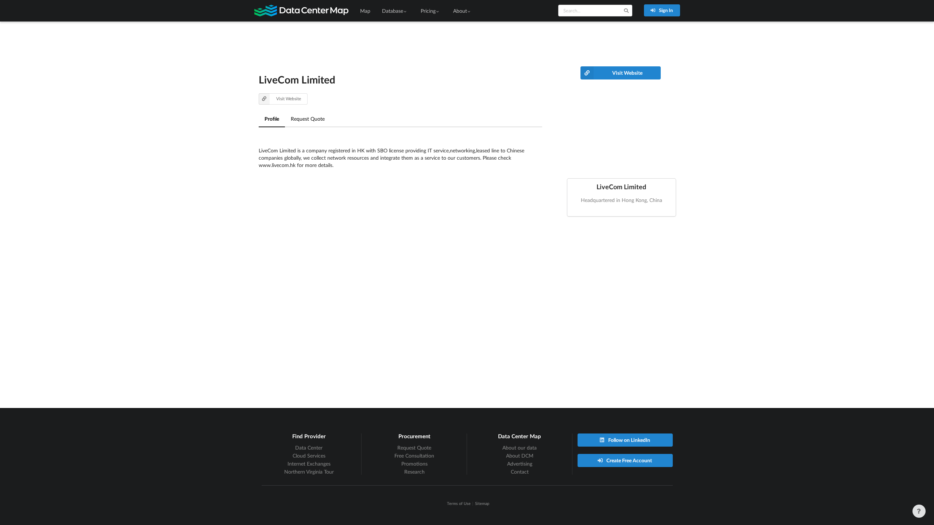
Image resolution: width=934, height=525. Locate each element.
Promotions (414, 463)
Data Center (309, 447)
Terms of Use (459, 503)
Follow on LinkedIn (628, 440)
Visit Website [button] (288, 98)
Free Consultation (414, 455)
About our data (519, 447)
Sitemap (482, 503)
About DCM (519, 455)
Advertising (519, 463)
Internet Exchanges (309, 463)
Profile (272, 119)
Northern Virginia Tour (309, 471)
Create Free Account (628, 460)
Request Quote (308, 119)
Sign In (665, 10)
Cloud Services (309, 455)
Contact (520, 471)
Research (414, 471)
